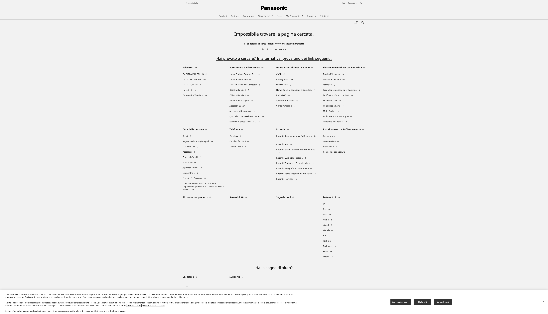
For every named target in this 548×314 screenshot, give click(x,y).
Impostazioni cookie (400, 301)
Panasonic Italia (192, 3)
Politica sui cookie (133, 305)
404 (187, 286)
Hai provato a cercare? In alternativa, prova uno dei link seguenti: (274, 58)
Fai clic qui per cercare (274, 49)
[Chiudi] (543, 302)
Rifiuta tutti (422, 301)
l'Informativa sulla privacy (154, 305)
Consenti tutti (443, 301)
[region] (274, 302)
